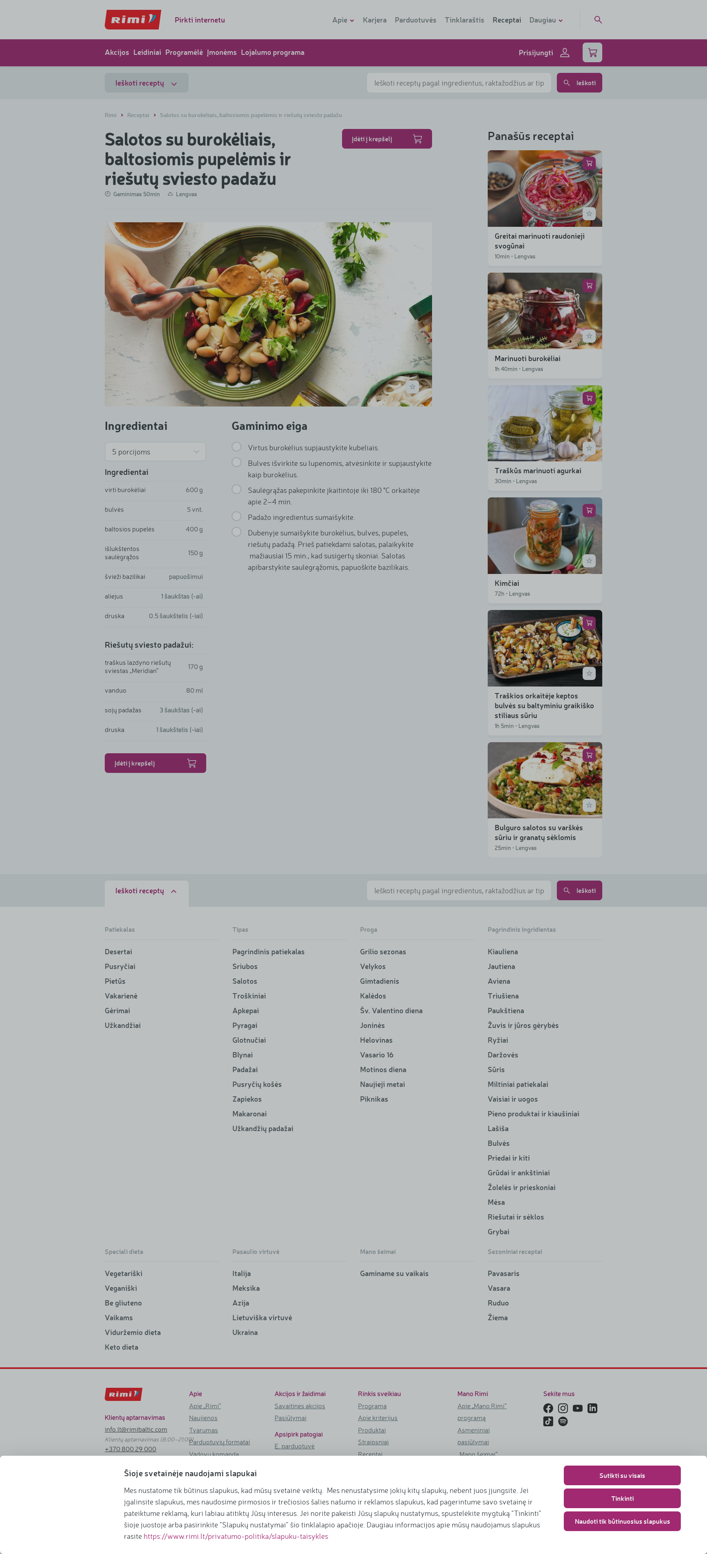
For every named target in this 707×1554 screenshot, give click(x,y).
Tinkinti (622, 1498)
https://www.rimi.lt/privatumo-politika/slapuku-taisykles (236, 1535)
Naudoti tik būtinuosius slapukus (622, 1521)
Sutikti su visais (622, 1475)
